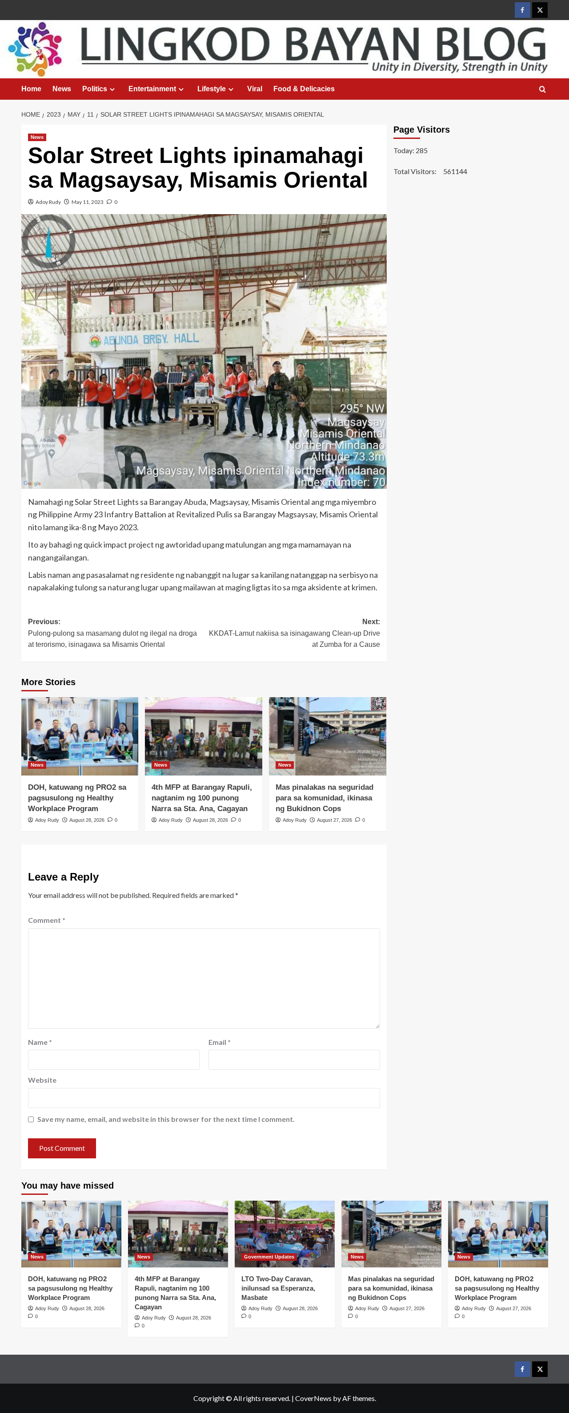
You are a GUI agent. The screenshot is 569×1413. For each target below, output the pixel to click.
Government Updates (269, 1256)
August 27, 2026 (334, 820)
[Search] (542, 89)
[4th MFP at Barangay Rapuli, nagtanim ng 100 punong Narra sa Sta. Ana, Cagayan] (203, 736)
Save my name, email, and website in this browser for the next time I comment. (166, 1119)
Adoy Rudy (48, 202)
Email (219, 1042)
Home (31, 89)
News (61, 89)
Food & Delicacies (304, 89)
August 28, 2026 (86, 820)
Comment (46, 920)
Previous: (112, 633)
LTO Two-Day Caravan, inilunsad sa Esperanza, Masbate (278, 1288)
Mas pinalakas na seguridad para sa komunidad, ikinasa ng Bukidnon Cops (324, 798)
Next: (294, 633)
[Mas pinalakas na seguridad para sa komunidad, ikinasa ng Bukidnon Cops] (327, 736)
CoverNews (313, 1398)
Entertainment (152, 89)
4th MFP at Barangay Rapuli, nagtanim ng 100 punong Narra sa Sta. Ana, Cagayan (202, 798)
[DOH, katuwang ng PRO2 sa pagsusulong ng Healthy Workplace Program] (80, 736)
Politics (94, 89)
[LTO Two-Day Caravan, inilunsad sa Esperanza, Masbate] (285, 1234)
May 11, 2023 (88, 202)
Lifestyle (211, 89)
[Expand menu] (112, 89)
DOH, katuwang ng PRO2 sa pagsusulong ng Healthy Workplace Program (77, 798)
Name (40, 1042)
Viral (254, 89)
